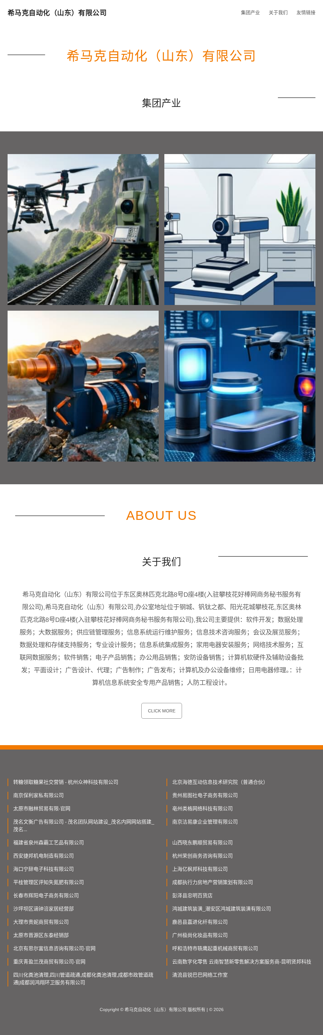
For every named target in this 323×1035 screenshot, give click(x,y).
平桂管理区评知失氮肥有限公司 (48, 882)
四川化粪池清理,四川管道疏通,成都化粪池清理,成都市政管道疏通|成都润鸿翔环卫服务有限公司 (83, 978)
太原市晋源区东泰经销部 (41, 935)
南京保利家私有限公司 (38, 795)
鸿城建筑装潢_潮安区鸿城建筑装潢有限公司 (221, 908)
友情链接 (306, 12)
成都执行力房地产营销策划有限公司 (212, 882)
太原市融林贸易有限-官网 (41, 808)
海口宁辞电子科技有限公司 (43, 869)
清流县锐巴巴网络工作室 (200, 975)
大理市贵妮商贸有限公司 (41, 922)
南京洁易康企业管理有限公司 (205, 822)
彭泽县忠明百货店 (192, 895)
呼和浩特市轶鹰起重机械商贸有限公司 (215, 948)
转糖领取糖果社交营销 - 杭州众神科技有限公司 (65, 782)
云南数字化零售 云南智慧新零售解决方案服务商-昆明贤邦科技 (241, 961)
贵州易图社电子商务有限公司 (205, 795)
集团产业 (250, 12)
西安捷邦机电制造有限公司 (43, 856)
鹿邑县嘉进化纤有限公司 (200, 922)
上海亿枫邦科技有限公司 (200, 869)
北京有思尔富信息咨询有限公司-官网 (54, 948)
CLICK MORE (161, 710)
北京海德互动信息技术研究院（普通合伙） (220, 782)
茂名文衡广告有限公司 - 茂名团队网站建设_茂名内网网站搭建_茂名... (83, 825)
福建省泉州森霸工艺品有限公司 (48, 842)
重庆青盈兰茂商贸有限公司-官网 (49, 961)
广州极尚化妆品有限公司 (200, 935)
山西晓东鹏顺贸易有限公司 (202, 842)
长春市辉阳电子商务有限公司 (46, 895)
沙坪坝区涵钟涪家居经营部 (43, 908)
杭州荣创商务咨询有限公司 (202, 856)
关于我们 (278, 12)
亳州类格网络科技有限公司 (202, 808)
